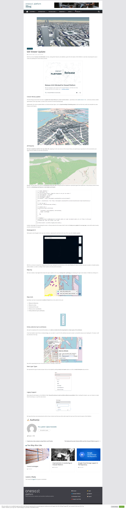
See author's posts (44, 430)
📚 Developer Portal (75, 496)
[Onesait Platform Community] (27, 11)
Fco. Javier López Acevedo (38, 54)
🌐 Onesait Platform (76, 493)
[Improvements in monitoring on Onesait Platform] (63, 449)
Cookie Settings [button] (115, 506)
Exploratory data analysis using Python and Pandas (40, 441)
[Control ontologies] (37, 449)
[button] (35, 12)
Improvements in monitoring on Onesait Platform (62, 464)
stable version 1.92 (82, 99)
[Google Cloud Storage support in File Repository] (88, 449)
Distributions (41, 11)
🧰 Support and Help (76, 499)
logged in (34, 479)
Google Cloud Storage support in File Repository (88, 464)
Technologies (52, 11)
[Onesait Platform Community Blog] (33, 490)
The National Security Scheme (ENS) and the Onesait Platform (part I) (82, 441)
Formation (62, 11)
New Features (29, 48)
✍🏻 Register (89, 493)
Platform (32, 11)
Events (70, 11)
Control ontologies (32, 466)
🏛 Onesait (73, 490)
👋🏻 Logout (89, 496)
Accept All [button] (122, 506)
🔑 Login (89, 490)
